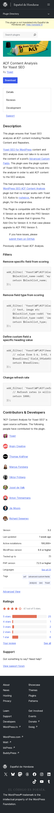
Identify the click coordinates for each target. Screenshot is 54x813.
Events (32, 716)
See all (47, 643)
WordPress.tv (12, 726)
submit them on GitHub (22, 238)
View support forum (14, 666)
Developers (9, 721)
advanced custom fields (39, 576)
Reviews (10, 99)
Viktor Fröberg (17, 477)
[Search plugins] (35, 35)
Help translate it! (34, 24)
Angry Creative (17, 446)
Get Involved (35, 710)
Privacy (7, 700)
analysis (33, 583)
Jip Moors (14, 508)
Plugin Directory (11, 13)
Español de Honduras (22, 766)
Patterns (33, 700)
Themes (32, 690)
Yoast (10, 72)
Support (10, 115)
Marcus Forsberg (18, 466)
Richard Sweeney (19, 518)
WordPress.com (13, 736)
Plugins (32, 695)
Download (10, 80)
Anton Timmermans (20, 497)
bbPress (9, 747)
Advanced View (11, 591)
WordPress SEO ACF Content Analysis (24, 188)
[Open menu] (49, 4)
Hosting (7, 695)
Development (13, 107)
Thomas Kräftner (18, 456)
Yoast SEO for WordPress (17, 149)
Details (10, 92)
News (6, 690)
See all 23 (46, 569)
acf (24, 576)
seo (41, 583)
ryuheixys (24, 197)
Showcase (34, 684)
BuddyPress (11, 753)
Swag (33, 726)
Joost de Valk (17, 487)
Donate (34, 721)
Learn (6, 710)
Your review (9, 643)
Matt (7, 742)
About (6, 684)
